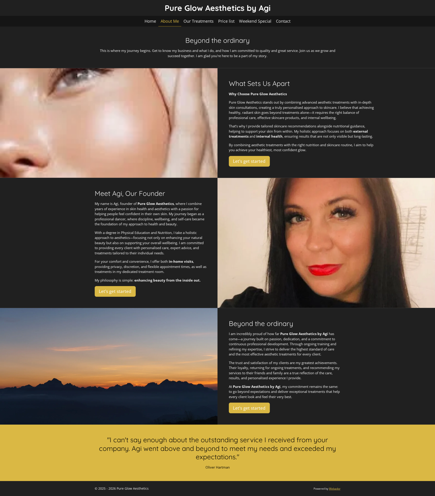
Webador (335, 488)
